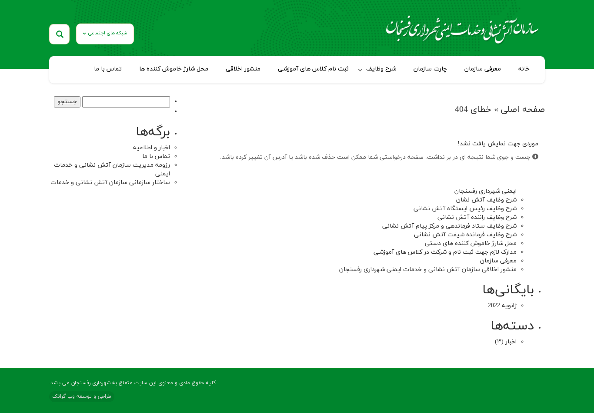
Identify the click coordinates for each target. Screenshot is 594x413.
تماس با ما (108, 69)
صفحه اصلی (523, 110)
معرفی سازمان (482, 69)
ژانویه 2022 (502, 306)
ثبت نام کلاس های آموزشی (313, 69)
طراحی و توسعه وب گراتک (81, 396)
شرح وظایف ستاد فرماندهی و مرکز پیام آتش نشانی (449, 226)
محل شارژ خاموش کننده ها (173, 69)
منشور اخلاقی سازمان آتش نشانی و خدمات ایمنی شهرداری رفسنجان (428, 269)
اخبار (511, 342)
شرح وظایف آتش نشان (486, 200)
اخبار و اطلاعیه (151, 148)
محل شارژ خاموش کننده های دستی (471, 243)
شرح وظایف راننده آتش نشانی (477, 217)
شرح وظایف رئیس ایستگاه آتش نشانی (465, 209)
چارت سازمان (430, 69)
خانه (524, 69)
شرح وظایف (381, 69)
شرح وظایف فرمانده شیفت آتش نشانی (465, 235)
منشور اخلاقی (243, 69)
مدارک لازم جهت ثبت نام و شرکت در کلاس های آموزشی (445, 252)
